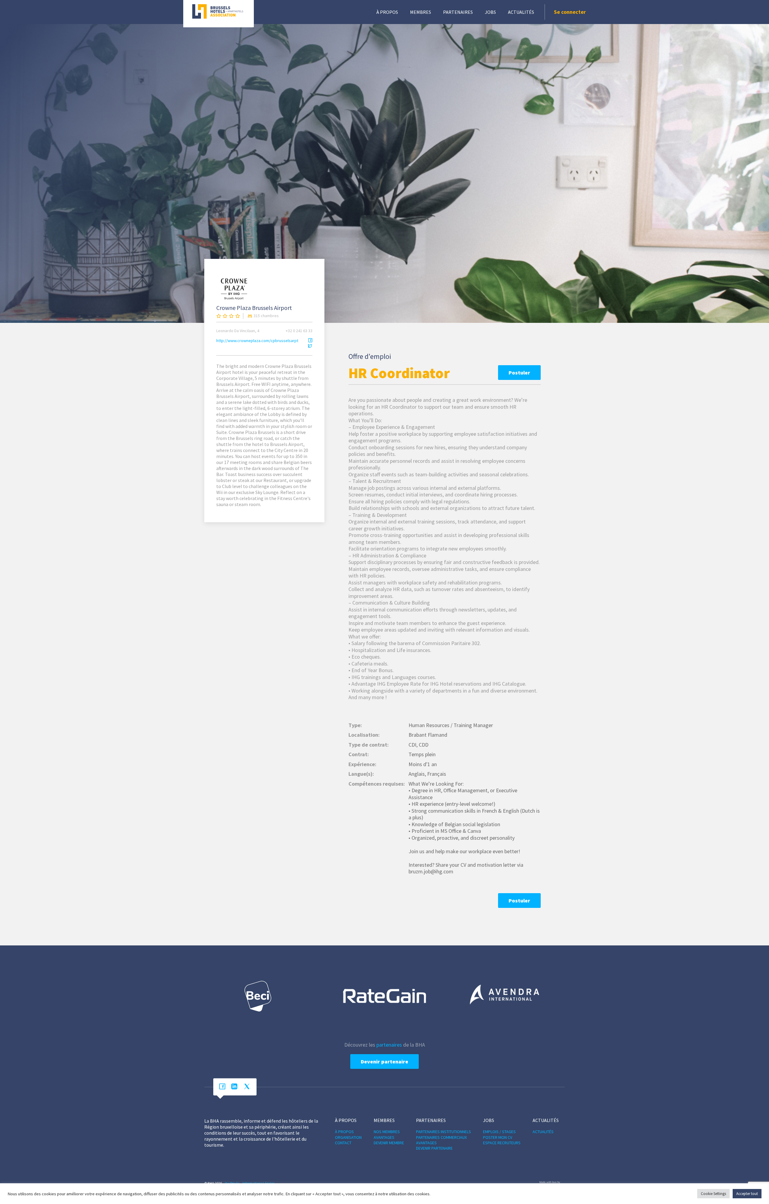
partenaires (389, 1044)
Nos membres (387, 1131)
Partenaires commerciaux (441, 1137)
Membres (420, 12)
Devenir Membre (389, 1142)
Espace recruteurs (502, 1142)
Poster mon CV (497, 1137)
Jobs (490, 12)
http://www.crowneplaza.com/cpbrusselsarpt (257, 340)
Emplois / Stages (499, 1131)
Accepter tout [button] (747, 1193)
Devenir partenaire (384, 1061)
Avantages (384, 1137)
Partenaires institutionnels (443, 1131)
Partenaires (458, 12)
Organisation (348, 1137)
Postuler (519, 372)
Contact (343, 1142)
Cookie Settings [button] (713, 1193)
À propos (387, 12)
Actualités (521, 12)
